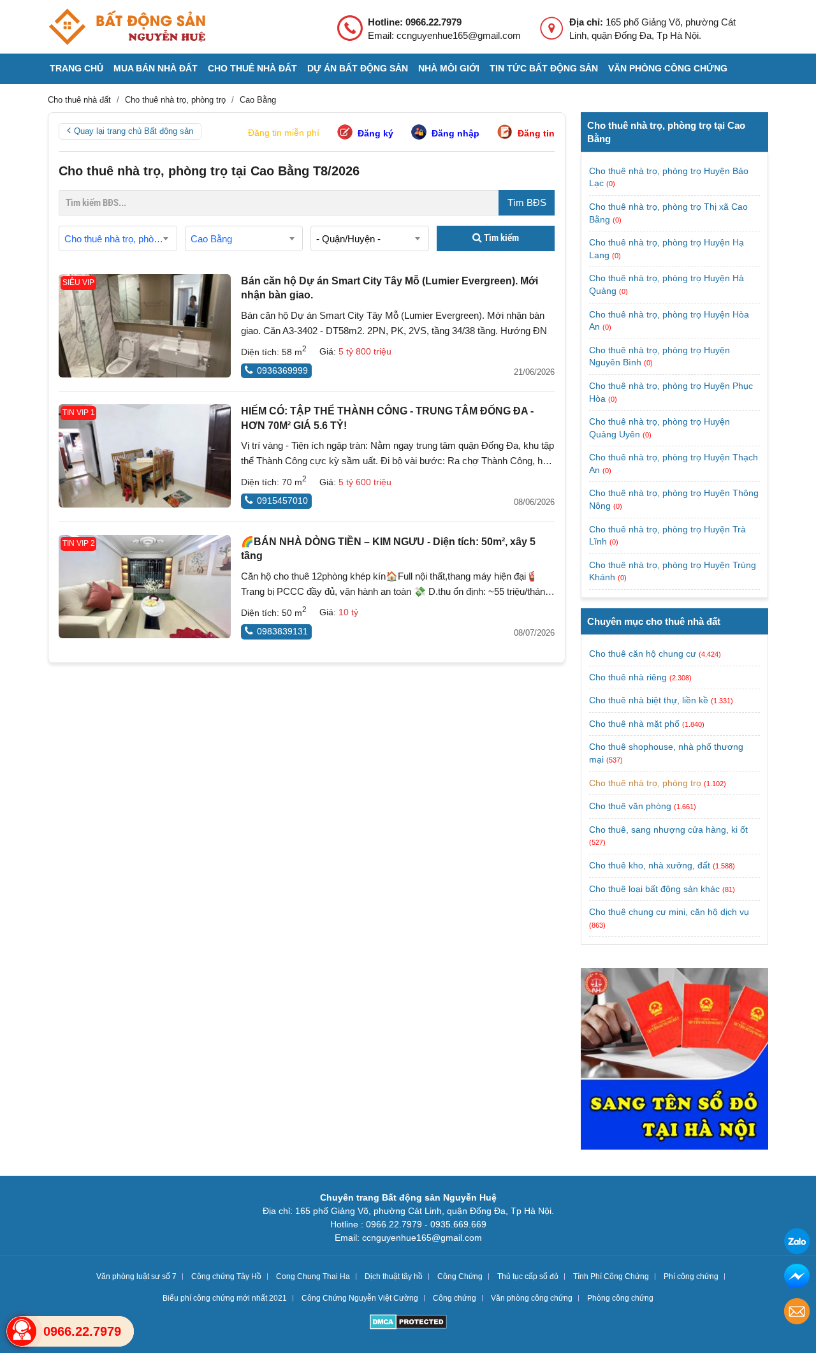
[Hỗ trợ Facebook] (797, 1278)
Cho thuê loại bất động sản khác (654, 889)
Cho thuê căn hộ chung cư (642, 653)
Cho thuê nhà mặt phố (634, 724)
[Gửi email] (797, 1313)
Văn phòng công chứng (667, 68)
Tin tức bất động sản (544, 68)
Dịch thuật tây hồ (394, 1276)
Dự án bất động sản (357, 68)
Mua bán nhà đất (155, 68)
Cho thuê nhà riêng (628, 677)
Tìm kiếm (500, 238)
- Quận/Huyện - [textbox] (348, 238)
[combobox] (118, 238)
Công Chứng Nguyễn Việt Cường (360, 1298)
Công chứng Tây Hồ (226, 1276)
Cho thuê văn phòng (630, 806)
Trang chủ (76, 68)
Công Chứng (460, 1276)
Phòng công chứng (620, 1298)
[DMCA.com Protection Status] (408, 1323)
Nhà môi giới (448, 68)
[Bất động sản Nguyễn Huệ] (127, 27)
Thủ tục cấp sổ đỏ (527, 1276)
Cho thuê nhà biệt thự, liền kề (648, 700)
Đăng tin (536, 133)
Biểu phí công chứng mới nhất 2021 (225, 1298)
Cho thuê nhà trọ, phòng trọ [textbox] (120, 238)
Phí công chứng (691, 1276)
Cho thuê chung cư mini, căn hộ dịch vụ (669, 912)
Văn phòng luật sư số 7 (136, 1276)
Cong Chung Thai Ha (313, 1276)
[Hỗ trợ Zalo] (797, 1243)
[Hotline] (21, 1331)
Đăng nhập (455, 133)
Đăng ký (375, 133)
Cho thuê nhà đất (252, 68)
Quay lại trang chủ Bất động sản (133, 131)
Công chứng (454, 1298)
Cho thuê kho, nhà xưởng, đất (649, 865)
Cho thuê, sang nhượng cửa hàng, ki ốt (668, 829)
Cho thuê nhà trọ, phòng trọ (645, 783)
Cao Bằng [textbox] (211, 238)
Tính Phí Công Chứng (611, 1276)
